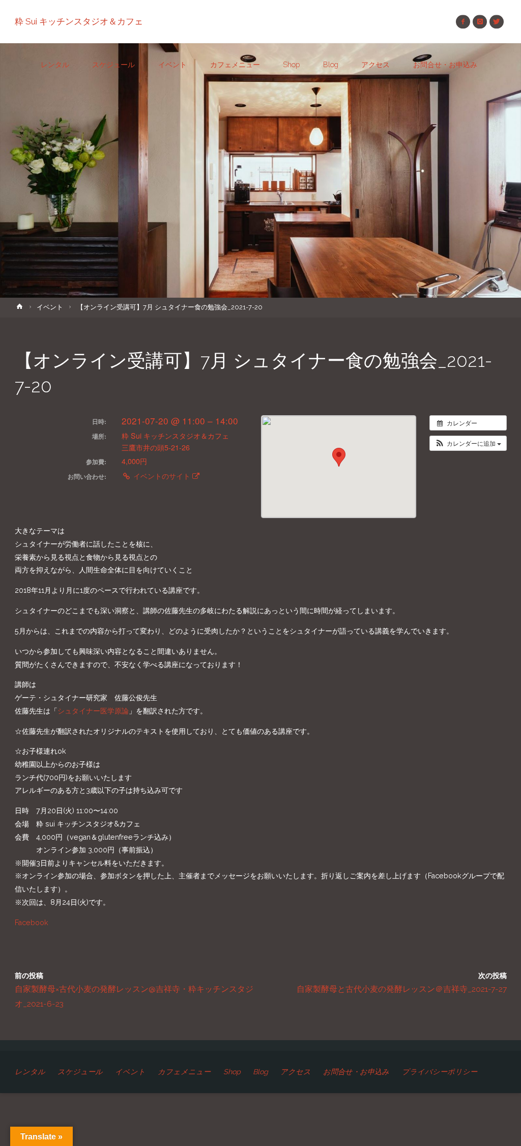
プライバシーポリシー (439, 1072)
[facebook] (463, 21)
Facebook (31, 923)
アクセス (295, 1072)
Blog (260, 1072)
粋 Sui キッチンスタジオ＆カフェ (79, 21)
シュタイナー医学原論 (93, 711)
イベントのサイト (161, 476)
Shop (232, 1072)
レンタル (30, 1072)
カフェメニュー (184, 1072)
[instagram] (479, 21)
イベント (50, 307)
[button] (468, 443)
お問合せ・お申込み (356, 1072)
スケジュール (80, 1072)
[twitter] (496, 21)
